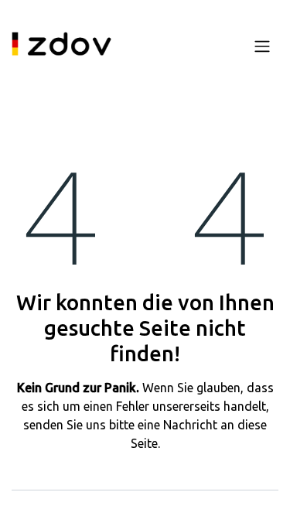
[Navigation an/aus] (262, 46)
